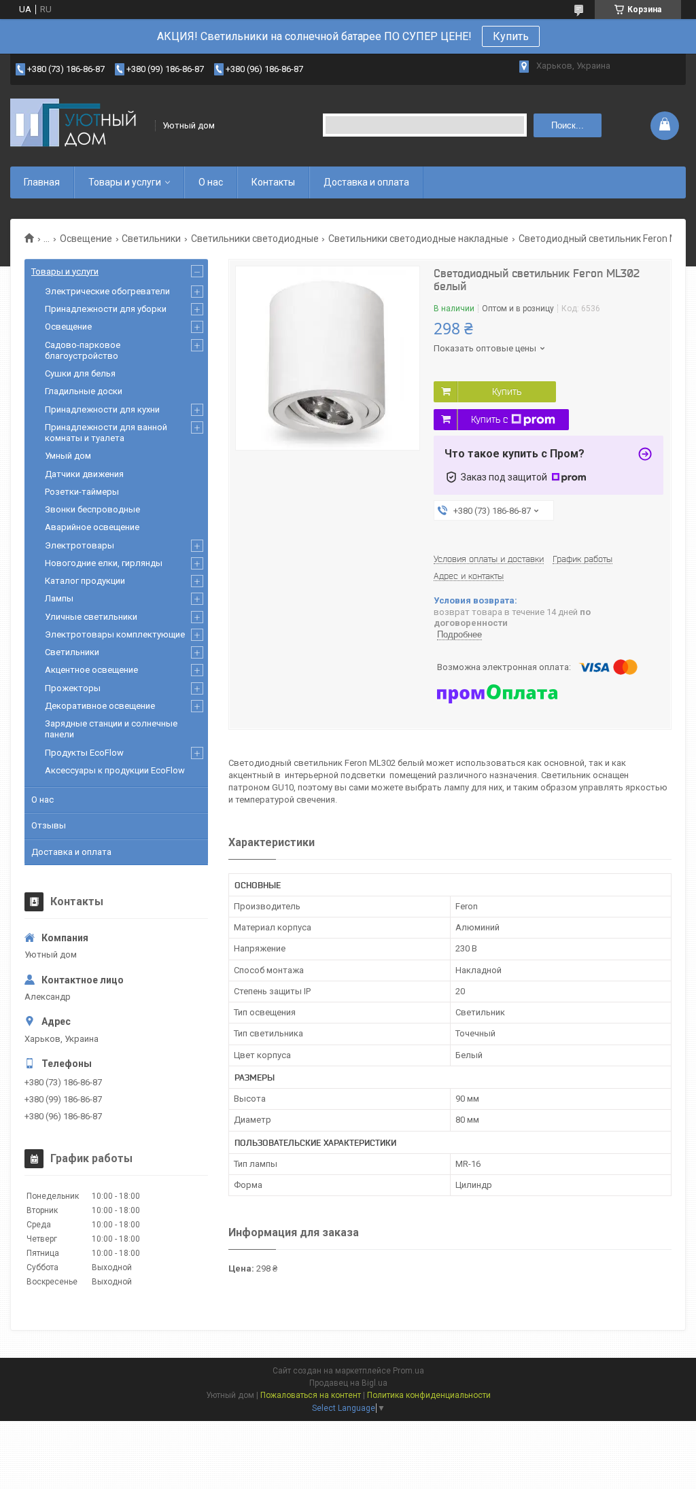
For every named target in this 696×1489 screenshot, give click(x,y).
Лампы (59, 598)
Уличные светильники (91, 617)
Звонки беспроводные (92, 509)
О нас (210, 182)
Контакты (273, 182)
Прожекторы (73, 688)
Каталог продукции (85, 581)
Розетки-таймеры (82, 492)
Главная (42, 182)
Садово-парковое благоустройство (82, 350)
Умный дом (68, 456)
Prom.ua (408, 1371)
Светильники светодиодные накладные (418, 238)
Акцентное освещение (91, 670)
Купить (511, 36)
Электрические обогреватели (107, 291)
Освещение (86, 238)
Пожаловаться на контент (310, 1395)
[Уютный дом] (78, 125)
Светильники (151, 238)
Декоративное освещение (100, 706)
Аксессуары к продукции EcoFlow (115, 770)
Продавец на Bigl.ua (348, 1383)
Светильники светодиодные (255, 238)
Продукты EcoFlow (84, 753)
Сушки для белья (80, 373)
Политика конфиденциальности (429, 1395)
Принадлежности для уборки (106, 309)
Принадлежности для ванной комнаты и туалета (106, 432)
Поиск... (567, 125)
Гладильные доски (83, 391)
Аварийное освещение (92, 527)
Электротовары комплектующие (115, 634)
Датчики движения (84, 474)
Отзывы (48, 825)
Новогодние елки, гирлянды (103, 563)
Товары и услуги (124, 182)
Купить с (489, 419)
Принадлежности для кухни (102, 409)
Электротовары (79, 545)
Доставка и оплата (366, 182)
